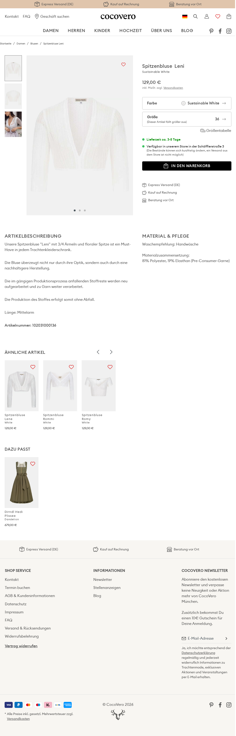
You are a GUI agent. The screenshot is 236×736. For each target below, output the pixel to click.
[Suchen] (195, 16)
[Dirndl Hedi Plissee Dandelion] (21, 482)
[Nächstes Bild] (111, 352)
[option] (13, 69)
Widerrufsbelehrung (22, 636)
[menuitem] (211, 31)
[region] (69, 135)
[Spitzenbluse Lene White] (21, 385)
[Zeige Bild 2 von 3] (80, 210)
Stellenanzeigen (107, 587)
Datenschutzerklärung (198, 653)
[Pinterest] (211, 30)
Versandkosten (173, 87)
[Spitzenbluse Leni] (80, 135)
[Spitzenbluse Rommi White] (60, 385)
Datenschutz (16, 604)
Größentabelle (218, 130)
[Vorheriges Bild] (98, 352)
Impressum (14, 612)
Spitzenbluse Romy (92, 418)
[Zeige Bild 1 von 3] (75, 210)
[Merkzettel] (217, 16)
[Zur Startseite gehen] (118, 16)
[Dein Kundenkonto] (206, 16)
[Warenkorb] (228, 16)
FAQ (26, 16)
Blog (97, 595)
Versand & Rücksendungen (28, 628)
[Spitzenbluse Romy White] (99, 385)
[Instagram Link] (228, 30)
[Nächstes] (128, 135)
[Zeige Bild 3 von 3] (85, 210)
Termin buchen (17, 587)
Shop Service (18, 570)
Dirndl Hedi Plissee (14, 515)
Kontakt (12, 16)
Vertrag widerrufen (21, 646)
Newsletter (102, 579)
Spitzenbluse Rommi (53, 418)
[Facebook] (220, 30)
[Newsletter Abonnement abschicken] (226, 638)
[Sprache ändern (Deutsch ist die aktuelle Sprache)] (185, 16)
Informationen (109, 570)
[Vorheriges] (31, 135)
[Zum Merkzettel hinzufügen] (123, 65)
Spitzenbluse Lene (15, 418)
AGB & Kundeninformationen (30, 595)
